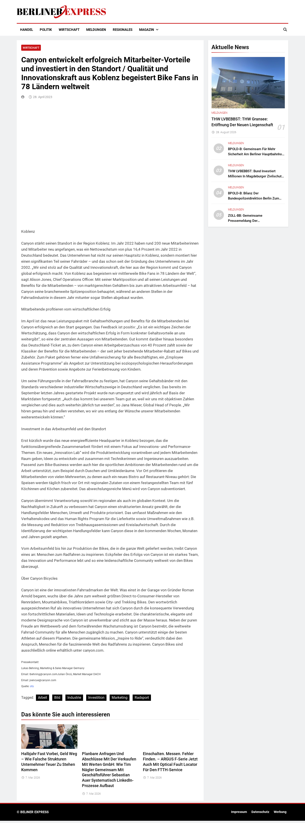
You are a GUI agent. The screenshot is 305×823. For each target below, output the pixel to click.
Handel (26, 30)
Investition (96, 697)
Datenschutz (260, 812)
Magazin (146, 30)
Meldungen (96, 30)
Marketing (119, 697)
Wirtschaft (69, 30)
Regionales (122, 30)
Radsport (142, 697)
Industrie (74, 697)
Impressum (239, 812)
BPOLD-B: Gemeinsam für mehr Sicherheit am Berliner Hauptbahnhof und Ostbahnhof (255, 154)
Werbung (280, 812)
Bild (57, 697)
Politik (46, 30)
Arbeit (42, 697)
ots (32, 686)
